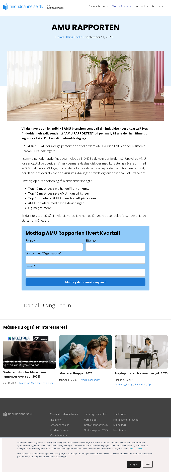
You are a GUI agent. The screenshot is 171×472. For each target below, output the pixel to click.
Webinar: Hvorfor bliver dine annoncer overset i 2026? (24, 374)
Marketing (24, 383)
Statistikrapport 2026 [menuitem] (96, 424)
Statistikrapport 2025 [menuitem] (96, 430)
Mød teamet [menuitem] (120, 430)
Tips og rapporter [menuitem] (95, 414)
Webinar (35, 383)
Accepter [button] (134, 464)
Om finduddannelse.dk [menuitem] (64, 414)
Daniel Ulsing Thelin (68, 37)
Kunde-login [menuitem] (120, 424)
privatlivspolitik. (136, 448)
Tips (150, 384)
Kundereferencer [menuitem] (59, 430)
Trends (83, 379)
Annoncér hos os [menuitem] (99, 6)
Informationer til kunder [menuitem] (126, 419)
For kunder (47, 383)
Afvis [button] (147, 464)
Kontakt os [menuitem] (142, 6)
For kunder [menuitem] (158, 6)
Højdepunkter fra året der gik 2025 (141, 373)
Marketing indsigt (124, 384)
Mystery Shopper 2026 (75, 373)
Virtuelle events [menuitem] (58, 435)
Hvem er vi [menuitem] (56, 419)
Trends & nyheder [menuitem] (122, 6)
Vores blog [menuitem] (90, 419)
